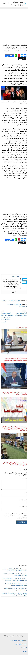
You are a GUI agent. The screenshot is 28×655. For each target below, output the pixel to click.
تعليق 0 (4, 50)
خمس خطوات (18, 2)
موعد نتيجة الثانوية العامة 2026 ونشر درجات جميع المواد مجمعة (14, 393)
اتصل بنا (25, 651)
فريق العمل (24, 647)
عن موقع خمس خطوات (21, 644)
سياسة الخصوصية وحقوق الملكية (18, 640)
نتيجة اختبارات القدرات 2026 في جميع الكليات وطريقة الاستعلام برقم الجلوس (15, 359)
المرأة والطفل (13, 300)
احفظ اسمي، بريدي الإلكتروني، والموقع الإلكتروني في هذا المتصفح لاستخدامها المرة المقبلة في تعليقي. (15, 515)
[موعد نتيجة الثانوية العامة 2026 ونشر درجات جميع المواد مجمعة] (14, 376)
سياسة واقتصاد (6, 300)
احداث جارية (18, 304)
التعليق (25, 478)
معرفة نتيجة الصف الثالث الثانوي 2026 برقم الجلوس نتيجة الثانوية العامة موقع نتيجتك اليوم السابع (14, 428)
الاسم (25, 492)
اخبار (9, 50)
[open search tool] (8, 3)
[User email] (13, 292)
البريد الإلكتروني (23, 499)
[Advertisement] (14, 26)
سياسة (21, 306)
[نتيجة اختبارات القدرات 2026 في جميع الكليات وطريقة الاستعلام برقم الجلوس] (14, 341)
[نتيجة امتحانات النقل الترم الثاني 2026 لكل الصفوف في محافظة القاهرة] (14, 446)
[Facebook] (15, 292)
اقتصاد (12, 304)
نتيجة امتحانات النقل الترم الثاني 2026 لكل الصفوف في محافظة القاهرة (15, 464)
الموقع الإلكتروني (23, 506)
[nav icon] (4, 3)
